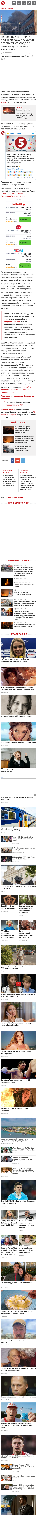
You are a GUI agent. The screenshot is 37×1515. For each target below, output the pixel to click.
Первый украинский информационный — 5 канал (3, 3)
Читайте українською (29, 52)
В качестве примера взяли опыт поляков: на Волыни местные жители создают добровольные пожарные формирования (23, 571)
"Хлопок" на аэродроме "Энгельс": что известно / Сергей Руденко (16, 389)
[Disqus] (18, 533)
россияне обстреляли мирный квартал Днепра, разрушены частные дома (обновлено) (25, 604)
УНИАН (4, 102)
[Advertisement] (18, 235)
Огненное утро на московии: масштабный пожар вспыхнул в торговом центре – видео (25, 114)
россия (14, 497)
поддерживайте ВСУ (14, 405)
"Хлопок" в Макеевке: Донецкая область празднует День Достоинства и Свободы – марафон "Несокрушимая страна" (24, 615)
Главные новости (8, 409)
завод (20, 497)
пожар (8, 497)
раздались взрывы (12, 322)
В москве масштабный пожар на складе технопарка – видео (23, 448)
